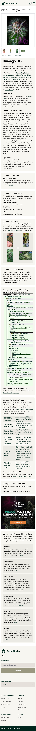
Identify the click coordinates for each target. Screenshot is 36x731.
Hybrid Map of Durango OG (12, 472)
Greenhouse (21, 704)
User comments (17, 79)
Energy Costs (5, 717)
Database (15, 9)
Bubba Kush (12, 368)
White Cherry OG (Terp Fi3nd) (8, 465)
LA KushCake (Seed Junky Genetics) (22, 451)
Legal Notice (17, 728)
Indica (25, 320)
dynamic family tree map (11, 393)
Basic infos (19, 73)
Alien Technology (27, 361)
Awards (13, 75)
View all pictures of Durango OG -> (11, 55)
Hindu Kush (19, 315)
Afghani (14, 352)
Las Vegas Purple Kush (17, 341)
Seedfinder (4, 9)
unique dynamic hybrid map (21, 476)
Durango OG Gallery (14, 230)
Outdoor (20, 701)
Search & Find (5, 698)
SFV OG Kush (12, 322)
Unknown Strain (16, 313)
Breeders (24, 9)
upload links (9, 90)
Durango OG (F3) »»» (10, 295)
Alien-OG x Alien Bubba (24, 294)
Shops (3, 707)
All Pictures (21, 710)
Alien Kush (19, 302)
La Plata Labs (5, 11)
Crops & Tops (22, 707)
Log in (11, 185)
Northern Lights (16, 344)
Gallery (26, 73)
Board (19, 717)
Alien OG (10, 298)
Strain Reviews (21, 75)
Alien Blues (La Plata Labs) (24, 430)
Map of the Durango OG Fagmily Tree (15, 388)
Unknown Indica (21, 374)
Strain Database (6, 701)
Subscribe (18, 670)
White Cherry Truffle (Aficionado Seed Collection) (23, 466)
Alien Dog (27, 341)
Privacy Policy (6, 728)
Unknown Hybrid (26, 363)
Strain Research (5, 704)
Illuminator (4, 720)
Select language (6, 681)
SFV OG (14, 324)
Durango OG (16, 11)
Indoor (20, 698)
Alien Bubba (17, 298)
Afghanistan (16, 333)
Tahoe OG (12, 302)
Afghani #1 (21, 324)
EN (30, 3)
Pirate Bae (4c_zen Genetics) (7, 453)
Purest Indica (14, 350)
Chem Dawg (15, 361)
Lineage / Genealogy (19, 77)
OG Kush (12, 307)
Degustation (7, 75)
